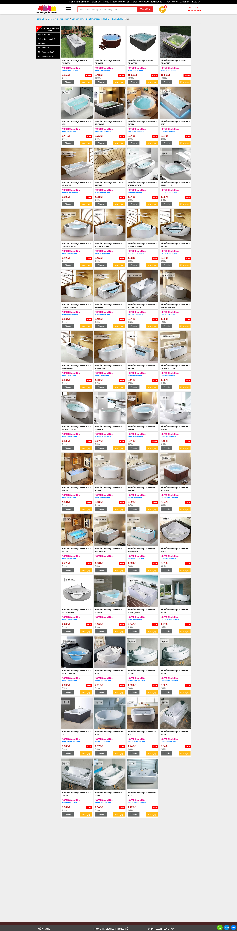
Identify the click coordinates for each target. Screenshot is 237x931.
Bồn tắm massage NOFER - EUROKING (104, 18)
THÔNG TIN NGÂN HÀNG (113, 2)
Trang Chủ (41, 18)
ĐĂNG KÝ (196, 2)
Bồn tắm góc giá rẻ (46, 52)
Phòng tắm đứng (45, 34)
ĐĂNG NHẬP (185, 2)
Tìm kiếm (145, 9)
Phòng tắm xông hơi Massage (46, 41)
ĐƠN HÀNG (171, 2)
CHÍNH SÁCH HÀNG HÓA (137, 2)
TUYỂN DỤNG (156, 2)
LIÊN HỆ (95, 2)
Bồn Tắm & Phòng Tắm (58, 18)
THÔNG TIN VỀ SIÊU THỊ (78, 2)
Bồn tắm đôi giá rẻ (45, 56)
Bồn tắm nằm (78, 18)
